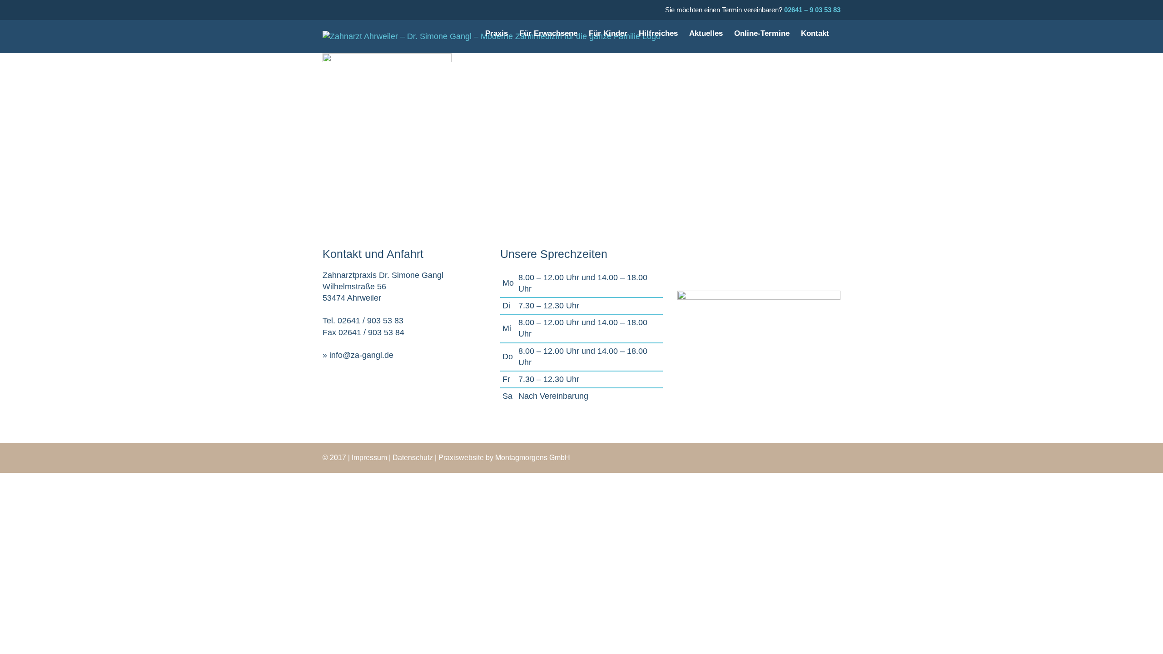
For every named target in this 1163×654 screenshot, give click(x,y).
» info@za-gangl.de (358, 355)
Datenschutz (413, 457)
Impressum (369, 457)
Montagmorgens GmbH (532, 457)
